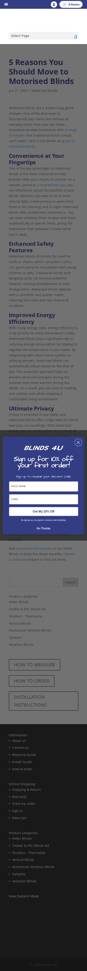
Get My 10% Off (43, 511)
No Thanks (43, 528)
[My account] (54, 4)
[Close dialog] (78, 442)
